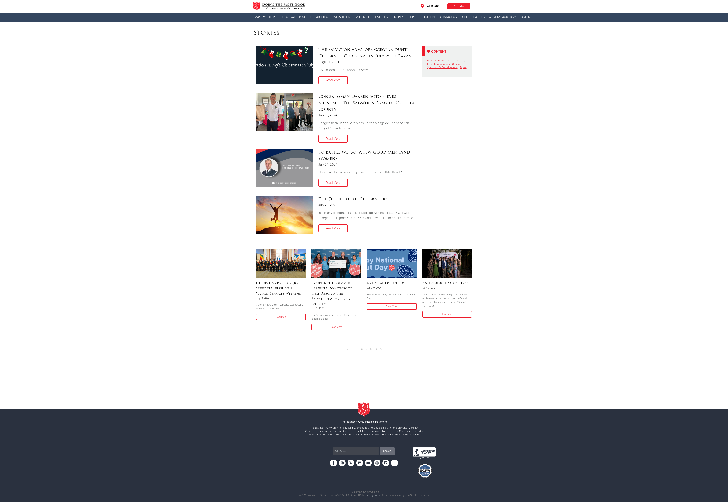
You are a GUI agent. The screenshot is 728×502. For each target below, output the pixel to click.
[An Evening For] (447, 263)
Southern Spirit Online (447, 64)
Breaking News (436, 60)
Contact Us (448, 17)
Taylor (463, 67)
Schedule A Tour (472, 17)
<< (346, 349)
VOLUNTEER (363, 17)
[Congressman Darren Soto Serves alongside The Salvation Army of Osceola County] (284, 112)
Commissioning (455, 60)
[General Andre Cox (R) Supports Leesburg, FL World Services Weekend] (281, 263)
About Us (323, 17)
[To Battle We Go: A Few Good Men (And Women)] (284, 168)
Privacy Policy (373, 495)
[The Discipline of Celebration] (284, 215)
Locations (432, 6)
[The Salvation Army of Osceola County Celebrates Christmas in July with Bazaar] (284, 65)
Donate (458, 6)
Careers (526, 17)
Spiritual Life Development (442, 67)
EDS (429, 64)
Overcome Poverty (389, 17)
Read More (333, 80)
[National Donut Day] (392, 263)
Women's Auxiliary (502, 17)
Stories (412, 17)
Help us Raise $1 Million (295, 17)
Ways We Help (265, 17)
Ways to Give (342, 17)
